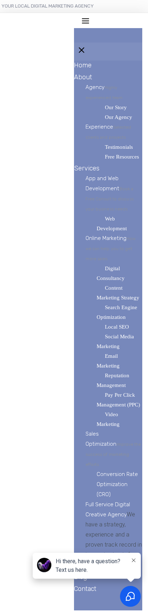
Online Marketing (110, 248)
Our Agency (118, 117)
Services (87, 168)
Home (83, 65)
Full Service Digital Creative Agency (113, 534)
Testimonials (119, 147)
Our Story (116, 107)
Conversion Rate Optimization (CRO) (117, 484)
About (83, 77)
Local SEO (117, 327)
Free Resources (122, 157)
